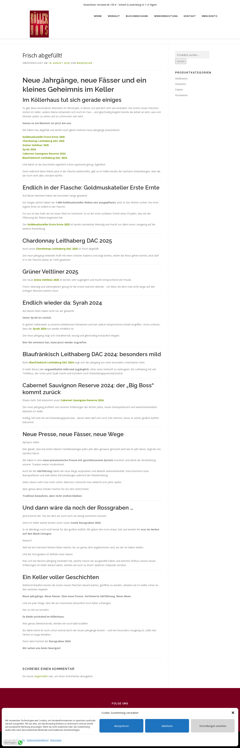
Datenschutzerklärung (37, 740)
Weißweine (181, 78)
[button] (233, 712)
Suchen (181, 61)
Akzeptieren (121, 726)
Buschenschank (137, 16)
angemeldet (41, 676)
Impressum (55, 740)
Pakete (179, 89)
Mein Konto (210, 16)
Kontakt (190, 16)
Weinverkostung (166, 16)
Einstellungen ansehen (212, 726)
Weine (98, 16)
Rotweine (180, 84)
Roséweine (181, 95)
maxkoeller (84, 63)
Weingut (114, 16)
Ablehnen (167, 726)
